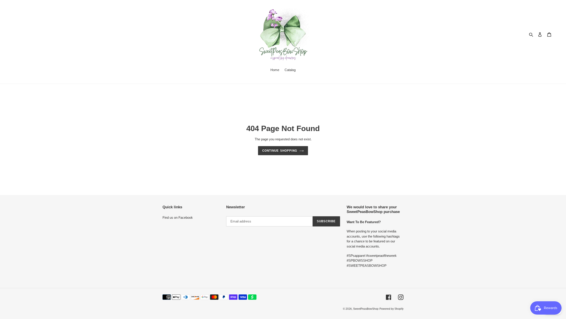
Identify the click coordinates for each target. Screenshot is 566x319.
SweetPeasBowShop (366, 308)
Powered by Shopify (391, 308)
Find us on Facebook (178, 217)
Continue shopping (279, 150)
